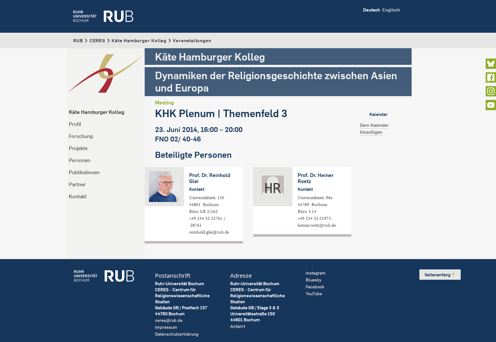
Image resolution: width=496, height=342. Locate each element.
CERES (97, 40)
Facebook (315, 286)
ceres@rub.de (169, 320)
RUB (78, 40)
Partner (77, 184)
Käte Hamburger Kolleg (139, 40)
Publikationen (84, 172)
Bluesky (313, 280)
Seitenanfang (438, 274)
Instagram (316, 273)
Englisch (391, 10)
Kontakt (78, 196)
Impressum (166, 327)
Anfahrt (237, 326)
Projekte (78, 148)
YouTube (314, 293)
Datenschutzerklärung (176, 334)
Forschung (81, 136)
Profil (75, 124)
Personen (79, 160)
